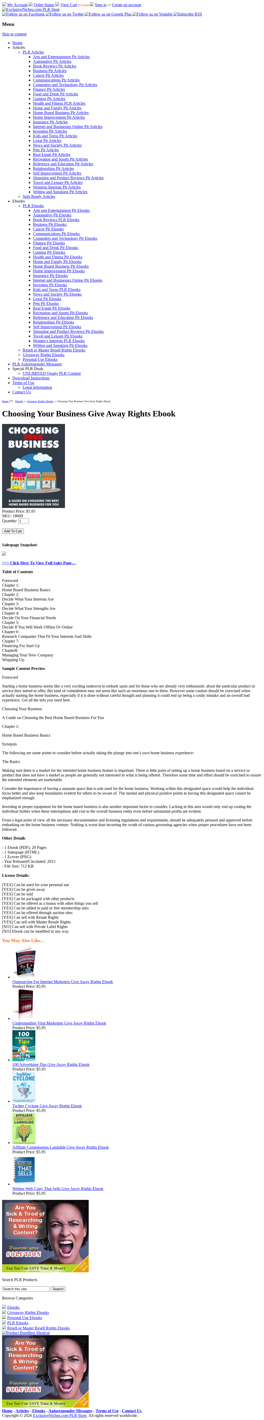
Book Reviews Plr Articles (54, 66)
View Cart (68, 5)
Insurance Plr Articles (50, 122)
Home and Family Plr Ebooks (57, 261)
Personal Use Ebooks (40, 359)
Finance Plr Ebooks (49, 243)
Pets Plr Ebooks (46, 303)
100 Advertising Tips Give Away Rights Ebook (50, 1064)
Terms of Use (23, 382)
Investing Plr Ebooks (50, 285)
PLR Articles (33, 52)
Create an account (126, 5)
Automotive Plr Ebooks (52, 215)
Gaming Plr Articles (49, 98)
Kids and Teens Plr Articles (55, 136)
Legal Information (37, 387)
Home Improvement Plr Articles (59, 117)
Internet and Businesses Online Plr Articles (67, 126)
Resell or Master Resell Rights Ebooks (54, 350)
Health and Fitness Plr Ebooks (57, 257)
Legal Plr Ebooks (47, 299)
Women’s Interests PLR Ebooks (59, 341)
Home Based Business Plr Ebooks (61, 266)
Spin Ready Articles (39, 196)
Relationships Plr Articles (53, 168)
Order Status (44, 5)
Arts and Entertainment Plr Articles (61, 57)
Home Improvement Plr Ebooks (59, 271)
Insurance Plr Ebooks (50, 275)
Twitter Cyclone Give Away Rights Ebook (47, 1106)
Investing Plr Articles (50, 131)
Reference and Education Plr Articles (63, 164)
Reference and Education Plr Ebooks (63, 317)
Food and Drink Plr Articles (55, 94)
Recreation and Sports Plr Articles (60, 159)
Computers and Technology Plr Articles (65, 85)
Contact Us (21, 392)
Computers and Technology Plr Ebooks (65, 238)
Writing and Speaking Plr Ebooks (60, 345)
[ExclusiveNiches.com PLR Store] (31, 9)
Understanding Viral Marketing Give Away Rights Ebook (59, 1023)
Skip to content (14, 34)
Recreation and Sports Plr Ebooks (60, 313)
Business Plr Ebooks (50, 224)
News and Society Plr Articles (57, 145)
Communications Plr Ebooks (56, 233)
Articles (22, 1411)
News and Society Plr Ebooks (57, 294)
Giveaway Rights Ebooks (43, 355)
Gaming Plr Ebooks (49, 252)
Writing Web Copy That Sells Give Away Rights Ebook (57, 1188)
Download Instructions (31, 378)
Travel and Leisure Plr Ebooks (57, 336)
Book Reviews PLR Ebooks (56, 220)
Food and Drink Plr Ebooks (55, 247)
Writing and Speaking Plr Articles (60, 192)
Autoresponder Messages (70, 1411)
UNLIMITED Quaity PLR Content (52, 373)
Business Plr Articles (50, 71)
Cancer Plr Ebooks (48, 229)
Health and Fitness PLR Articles (59, 103)
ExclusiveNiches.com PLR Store (60, 1415)
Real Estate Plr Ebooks (51, 308)
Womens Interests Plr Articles (57, 187)
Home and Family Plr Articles (57, 108)
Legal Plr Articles (47, 140)
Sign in (100, 5)
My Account (17, 5)
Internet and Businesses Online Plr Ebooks (67, 280)
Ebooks (19, 401)
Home (17, 43)
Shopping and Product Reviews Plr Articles (68, 178)
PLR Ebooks (33, 206)
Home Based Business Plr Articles (61, 112)
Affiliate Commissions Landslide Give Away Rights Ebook (60, 1147)
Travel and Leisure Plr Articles (57, 182)
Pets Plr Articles (46, 150)
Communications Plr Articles (56, 80)
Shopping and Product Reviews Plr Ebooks (68, 331)
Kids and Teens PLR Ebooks (56, 289)
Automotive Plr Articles (52, 61)
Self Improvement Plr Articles (57, 173)
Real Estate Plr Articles (51, 154)
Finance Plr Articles (49, 89)
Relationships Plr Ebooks (53, 322)
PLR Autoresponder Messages (37, 364)
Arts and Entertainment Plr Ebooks (61, 210)
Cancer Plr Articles (48, 75)
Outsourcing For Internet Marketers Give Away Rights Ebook (62, 982)
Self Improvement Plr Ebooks (57, 327)
